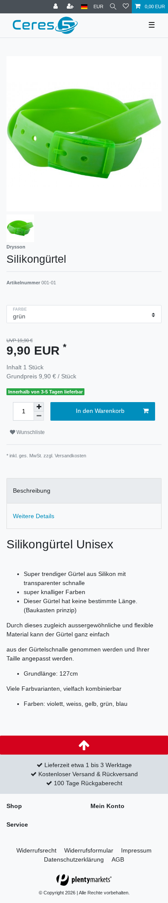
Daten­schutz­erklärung (74, 859)
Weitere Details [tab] (33, 516)
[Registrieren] (71, 6)
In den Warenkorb (100, 410)
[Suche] (113, 6)
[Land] (84, 6)
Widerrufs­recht (36, 850)
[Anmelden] (56, 6)
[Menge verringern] (39, 416)
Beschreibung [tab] (31, 490)
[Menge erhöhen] (39, 407)
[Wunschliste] (126, 6)
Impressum (136, 850)
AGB (118, 859)
